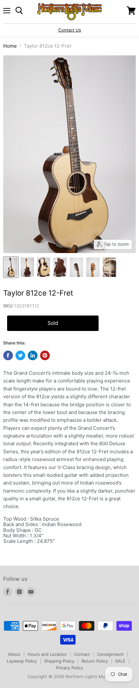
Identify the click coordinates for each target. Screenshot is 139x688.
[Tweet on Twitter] (20, 355)
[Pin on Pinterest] (45, 355)
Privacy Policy (69, 667)
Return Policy (94, 661)
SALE (120, 661)
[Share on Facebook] (8, 355)
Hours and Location (47, 654)
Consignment (110, 654)
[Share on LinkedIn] (32, 355)
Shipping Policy (59, 661)
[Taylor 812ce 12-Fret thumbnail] (11, 267)
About (14, 654)
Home (10, 46)
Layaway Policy (22, 661)
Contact (82, 654)
